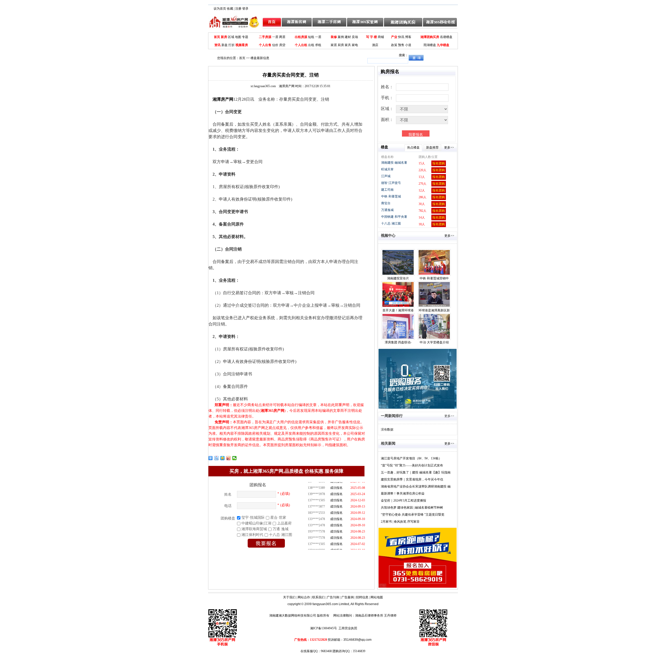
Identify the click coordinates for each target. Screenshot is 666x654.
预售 (401, 45)
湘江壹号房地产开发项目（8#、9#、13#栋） (411, 458)
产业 (394, 37)
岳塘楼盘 (446, 37)
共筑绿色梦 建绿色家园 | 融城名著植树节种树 (412, 507)
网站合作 (304, 597)
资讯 (217, 45)
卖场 (355, 37)
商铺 (381, 37)
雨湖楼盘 (430, 45)
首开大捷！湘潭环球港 (398, 310)
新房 (224, 37)
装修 (334, 37)
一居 (275, 37)
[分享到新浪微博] (228, 458)
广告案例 (347, 597)
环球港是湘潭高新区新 (434, 310)
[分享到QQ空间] (222, 458)
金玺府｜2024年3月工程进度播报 (403, 500)
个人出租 (301, 45)
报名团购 (438, 163)
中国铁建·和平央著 (394, 217)
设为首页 (220, 8)
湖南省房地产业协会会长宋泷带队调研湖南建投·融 (416, 486)
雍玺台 (385, 203)
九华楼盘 (443, 45)
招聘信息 (362, 597)
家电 (355, 45)
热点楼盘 (413, 147)
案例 (341, 37)
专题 (245, 37)
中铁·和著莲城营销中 (434, 278)
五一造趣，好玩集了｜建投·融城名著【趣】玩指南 (416, 472)
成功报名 (336, 485)
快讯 (401, 37)
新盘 (224, 45)
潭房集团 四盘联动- (398, 342)
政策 (394, 45)
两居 (282, 37)
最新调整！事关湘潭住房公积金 (403, 493)
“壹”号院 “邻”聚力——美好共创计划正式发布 (412, 465)
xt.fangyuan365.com (272, 86)
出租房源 (301, 37)
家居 (334, 45)
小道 (408, 45)
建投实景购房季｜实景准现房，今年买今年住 (412, 479)
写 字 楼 (371, 37)
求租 (318, 45)
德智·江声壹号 (391, 183)
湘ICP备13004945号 (323, 628)
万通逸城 (387, 210)
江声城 (385, 176)
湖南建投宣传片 (398, 278)
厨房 (341, 45)
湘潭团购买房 (429, 37)
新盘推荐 (432, 147)
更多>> (449, 147)
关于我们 (289, 597)
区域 (231, 37)
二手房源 (265, 37)
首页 (217, 37)
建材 (348, 37)
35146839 (359, 651)
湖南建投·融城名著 (394, 162)
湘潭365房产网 (272, 411)
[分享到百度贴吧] (216, 458)
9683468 (326, 651)
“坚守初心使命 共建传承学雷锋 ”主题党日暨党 (412, 514)
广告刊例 (333, 597)
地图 (238, 37)
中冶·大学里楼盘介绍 (434, 342)
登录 (245, 8)
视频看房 (241, 45)
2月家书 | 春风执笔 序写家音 (400, 521)
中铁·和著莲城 (391, 196)
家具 (348, 45)
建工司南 (387, 189)
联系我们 (318, 597)
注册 (238, 8)
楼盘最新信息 (260, 58)
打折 (231, 45)
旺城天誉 (387, 169)
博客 (408, 37)
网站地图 (376, 597)
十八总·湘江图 (391, 223)
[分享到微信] (234, 458)
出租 (311, 45)
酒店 (375, 45)
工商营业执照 (347, 628)
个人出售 (265, 45)
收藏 (230, 8)
